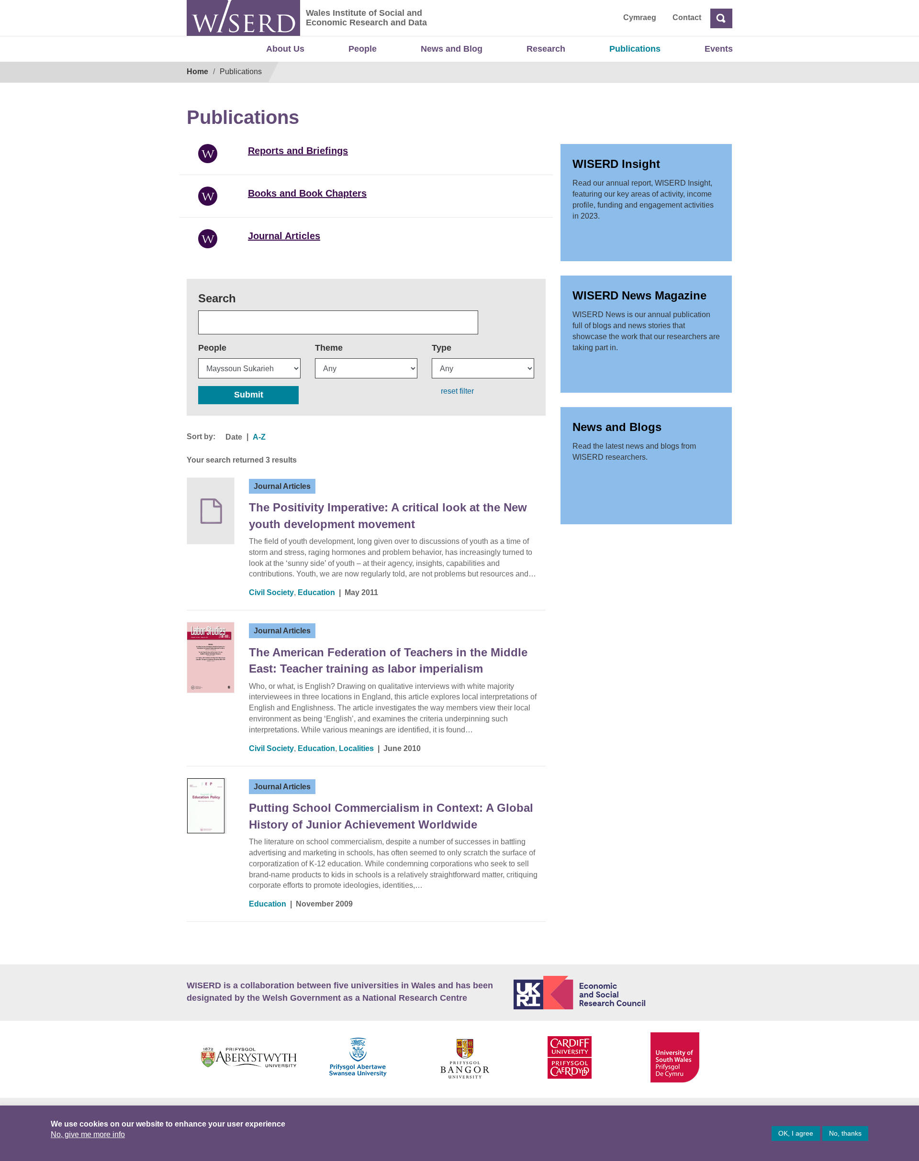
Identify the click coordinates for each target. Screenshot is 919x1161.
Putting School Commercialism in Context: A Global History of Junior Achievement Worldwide (391, 815)
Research (546, 49)
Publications (635, 49)
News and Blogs (616, 426)
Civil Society (271, 592)
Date (233, 437)
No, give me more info (88, 1134)
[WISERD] (243, 18)
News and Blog (451, 49)
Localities (356, 748)
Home (197, 71)
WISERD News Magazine (639, 295)
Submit (248, 394)
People (362, 49)
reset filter (457, 391)
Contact (686, 17)
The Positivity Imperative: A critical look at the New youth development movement (388, 515)
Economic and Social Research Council (623, 992)
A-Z (259, 437)
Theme (329, 348)
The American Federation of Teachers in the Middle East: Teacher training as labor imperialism (388, 660)
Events (719, 49)
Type (441, 348)
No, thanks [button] (845, 1133)
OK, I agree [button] (795, 1133)
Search (217, 298)
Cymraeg (639, 17)
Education (316, 592)
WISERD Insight (616, 163)
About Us (285, 49)
